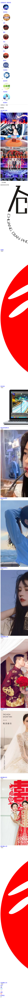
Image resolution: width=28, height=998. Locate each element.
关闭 (2, 111)
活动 (2, 110)
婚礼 (4, 110)
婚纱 (6, 110)
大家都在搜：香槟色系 (6, 2)
